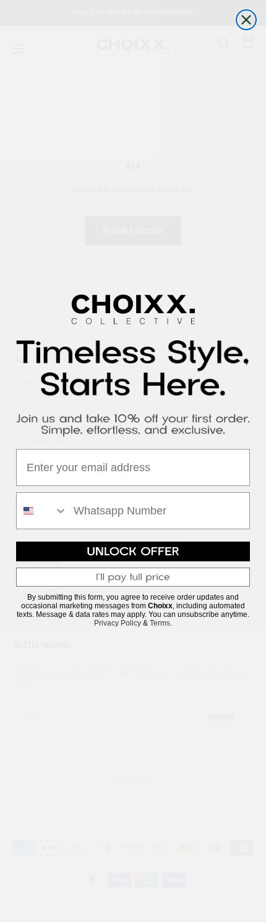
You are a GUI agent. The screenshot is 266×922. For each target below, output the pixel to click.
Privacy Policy (117, 623)
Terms (160, 623)
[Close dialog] (246, 20)
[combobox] (42, 511)
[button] (133, 551)
